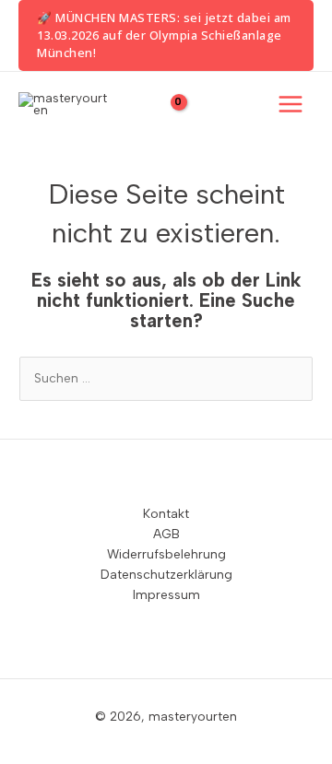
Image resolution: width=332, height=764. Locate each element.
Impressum (166, 594)
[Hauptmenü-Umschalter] (291, 104)
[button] (166, 35)
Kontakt (166, 513)
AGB (166, 533)
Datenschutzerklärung (166, 574)
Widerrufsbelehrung (166, 554)
